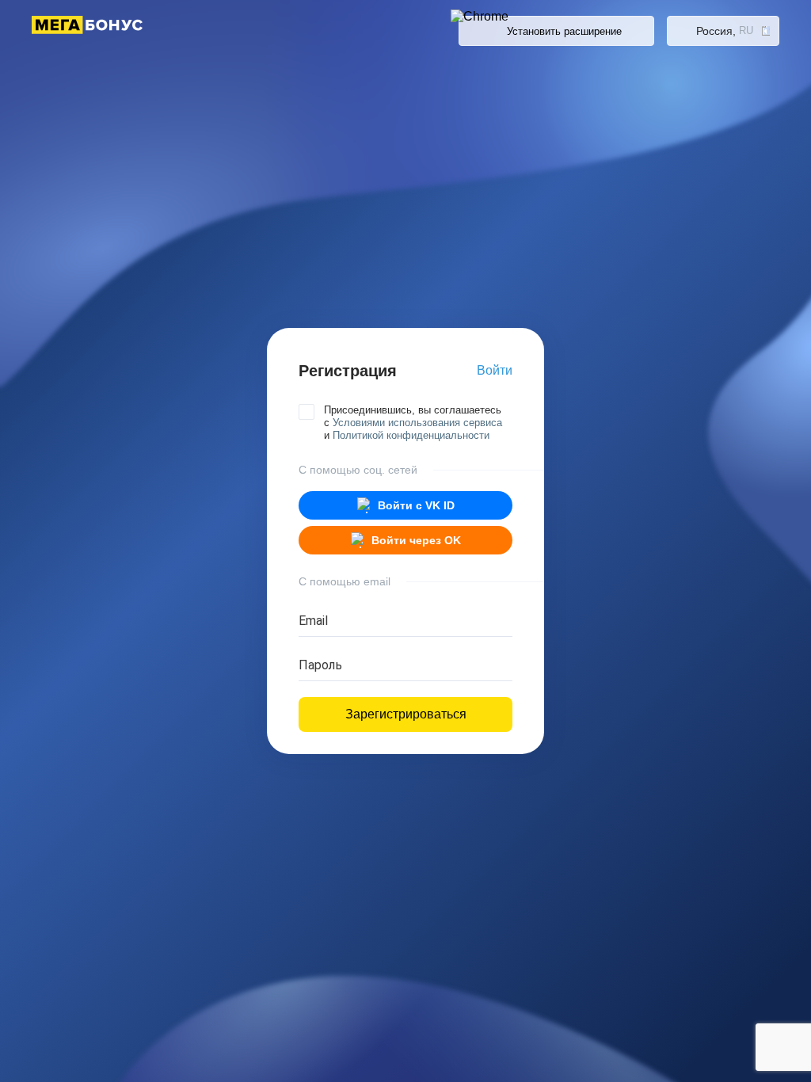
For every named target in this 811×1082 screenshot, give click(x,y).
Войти (494, 370)
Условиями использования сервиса (417, 423)
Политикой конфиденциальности (411, 435)
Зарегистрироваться (405, 714)
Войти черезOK (416, 540)
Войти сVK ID (416, 505)
